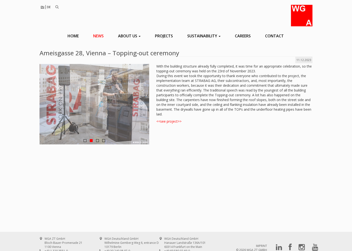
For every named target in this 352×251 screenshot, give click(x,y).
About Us (128, 36)
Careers (243, 36)
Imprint (261, 246)
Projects (164, 36)
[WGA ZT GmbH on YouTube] (315, 249)
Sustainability (202, 36)
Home (73, 36)
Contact (274, 36)
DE (49, 7)
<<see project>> (169, 121)
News (98, 36)
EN (42, 7)
